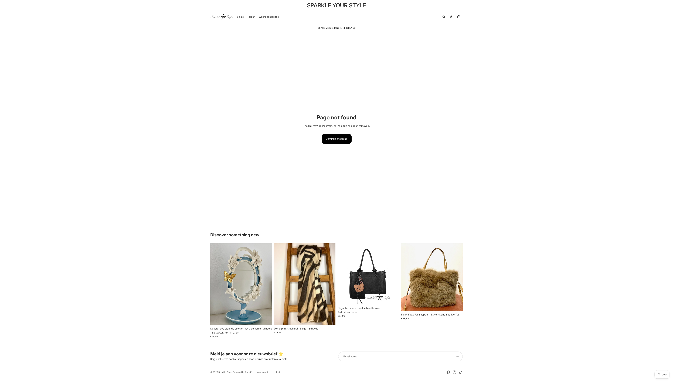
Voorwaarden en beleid (268, 372)
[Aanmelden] (457, 356)
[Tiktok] (460, 372)
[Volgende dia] (266, 284)
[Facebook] (448, 372)
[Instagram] (454, 372)
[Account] (451, 17)
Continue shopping (336, 138)
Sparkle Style (225, 372)
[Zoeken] (444, 17)
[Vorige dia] (215, 284)
